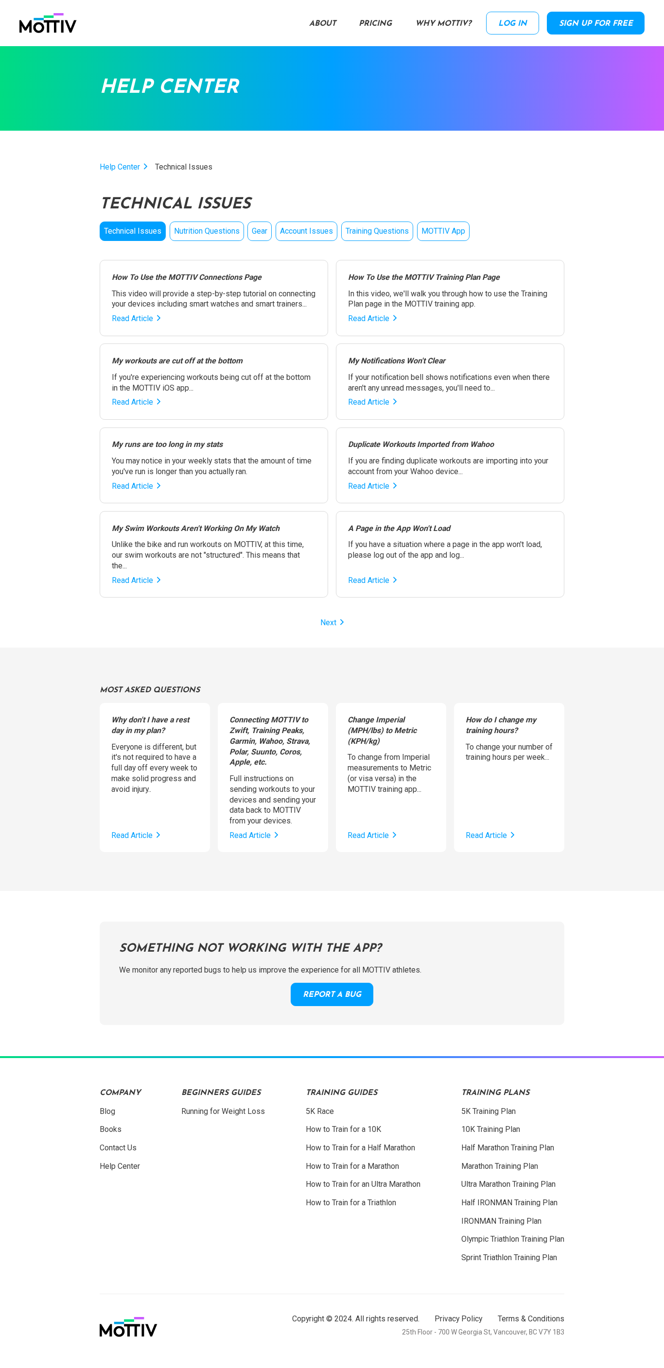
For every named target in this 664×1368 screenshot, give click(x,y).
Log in (512, 24)
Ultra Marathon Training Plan (508, 1184)
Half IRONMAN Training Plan (509, 1202)
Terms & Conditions (531, 1318)
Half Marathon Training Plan (507, 1147)
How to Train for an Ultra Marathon (363, 1184)
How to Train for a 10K (343, 1129)
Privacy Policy (458, 1318)
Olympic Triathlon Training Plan (512, 1239)
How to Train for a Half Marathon (360, 1147)
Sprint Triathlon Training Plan (509, 1257)
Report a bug (332, 995)
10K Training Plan (490, 1129)
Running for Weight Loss (223, 1111)
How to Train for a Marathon (352, 1166)
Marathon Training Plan (499, 1166)
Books (111, 1129)
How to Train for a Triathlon (351, 1202)
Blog (107, 1111)
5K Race (320, 1111)
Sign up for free (596, 24)
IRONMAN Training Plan (501, 1221)
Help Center (120, 166)
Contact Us (118, 1147)
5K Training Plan (488, 1111)
